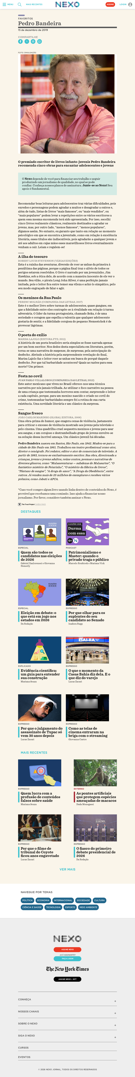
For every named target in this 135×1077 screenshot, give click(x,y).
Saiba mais (40, 504)
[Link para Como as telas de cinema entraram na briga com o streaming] (87, 707)
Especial (23, 548)
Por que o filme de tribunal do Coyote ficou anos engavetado (40, 852)
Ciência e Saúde (31, 907)
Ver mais (67, 869)
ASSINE (110, 4)
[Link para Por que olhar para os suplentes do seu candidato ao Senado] (87, 592)
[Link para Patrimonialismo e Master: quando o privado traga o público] (87, 531)
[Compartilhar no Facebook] (20, 41)
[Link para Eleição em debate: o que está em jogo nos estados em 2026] (39, 592)
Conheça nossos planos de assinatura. (57, 185)
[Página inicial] (67, 4)
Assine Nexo (67, 949)
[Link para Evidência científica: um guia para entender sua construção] (39, 650)
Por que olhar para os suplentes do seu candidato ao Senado (86, 616)
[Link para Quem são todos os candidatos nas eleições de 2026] (39, 531)
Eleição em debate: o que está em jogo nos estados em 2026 (38, 616)
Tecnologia (53, 907)
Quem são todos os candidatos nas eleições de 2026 (41, 556)
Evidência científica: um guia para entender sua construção (40, 674)
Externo (79, 789)
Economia (43, 900)
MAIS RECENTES (34, 4)
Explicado (24, 666)
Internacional (63, 900)
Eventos (24, 1057)
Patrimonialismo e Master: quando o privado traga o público (88, 556)
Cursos (23, 1047)
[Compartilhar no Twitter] (27, 41)
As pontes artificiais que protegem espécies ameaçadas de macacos (96, 797)
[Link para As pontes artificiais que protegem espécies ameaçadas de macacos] (95, 772)
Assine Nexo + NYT (67, 979)
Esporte (70, 907)
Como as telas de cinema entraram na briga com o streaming (88, 732)
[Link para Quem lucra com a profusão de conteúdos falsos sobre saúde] (39, 772)
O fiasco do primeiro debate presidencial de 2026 (96, 852)
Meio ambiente (88, 907)
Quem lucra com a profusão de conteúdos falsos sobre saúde (40, 797)
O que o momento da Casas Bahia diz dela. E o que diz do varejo (89, 674)
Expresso (71, 608)
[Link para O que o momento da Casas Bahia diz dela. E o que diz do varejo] (87, 650)
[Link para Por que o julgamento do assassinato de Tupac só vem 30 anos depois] (39, 707)
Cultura (99, 900)
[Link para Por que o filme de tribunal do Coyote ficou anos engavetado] (39, 827)
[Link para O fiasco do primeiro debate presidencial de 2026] (95, 827)
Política (27, 900)
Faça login (67, 959)
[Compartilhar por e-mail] (33, 41)
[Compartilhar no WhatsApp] (39, 41)
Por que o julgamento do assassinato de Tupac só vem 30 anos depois (42, 732)
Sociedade (83, 900)
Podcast (71, 548)
